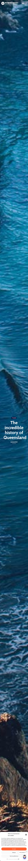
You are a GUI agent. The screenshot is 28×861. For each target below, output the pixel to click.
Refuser (14, 852)
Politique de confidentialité (13, 859)
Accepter (14, 849)
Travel (14, 418)
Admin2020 (14, 442)
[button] (26, 834)
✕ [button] (26, 851)
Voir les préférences (14, 856)
